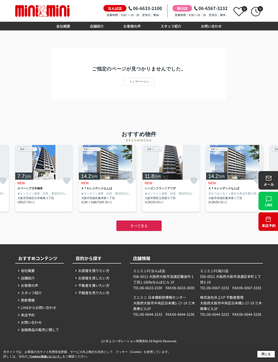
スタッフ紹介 (171, 26)
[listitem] (44, 178)
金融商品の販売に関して (40, 329)
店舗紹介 (97, 26)
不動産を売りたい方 (93, 292)
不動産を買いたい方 (93, 285)
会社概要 (63, 26)
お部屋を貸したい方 (93, 278)
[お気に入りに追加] (66, 181)
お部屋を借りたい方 (93, 270)
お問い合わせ (211, 26)
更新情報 (28, 300)
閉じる (266, 354)
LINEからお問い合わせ (38, 307)
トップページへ (139, 81)
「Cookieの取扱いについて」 (45, 356)
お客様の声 (132, 26)
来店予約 (28, 314)
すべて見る (139, 226)
